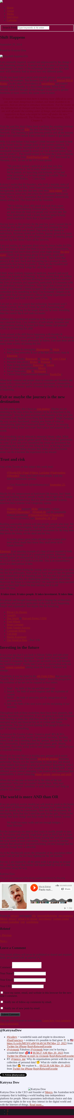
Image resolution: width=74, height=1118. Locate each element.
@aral (25, 472)
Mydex (34, 361)
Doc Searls (13, 618)
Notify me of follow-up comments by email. (28, 1002)
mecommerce (66, 915)
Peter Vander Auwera (18, 627)
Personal (45, 361)
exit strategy (43, 408)
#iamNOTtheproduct (18, 511)
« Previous (6, 935)
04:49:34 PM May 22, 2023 (51, 1043)
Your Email (7, 979)
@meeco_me (14, 508)
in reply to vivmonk (38, 1055)
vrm (22, 921)
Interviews (12, 17)
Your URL (6, 986)
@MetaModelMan (38, 515)
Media (10, 13)
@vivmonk (13, 1049)
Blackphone (42, 349)
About (10, 10)
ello (34, 915)
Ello (27, 129)
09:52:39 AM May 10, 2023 (55, 1065)
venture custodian (15, 667)
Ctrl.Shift (12, 633)
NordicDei (55, 374)
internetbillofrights (47, 915)
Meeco (42, 368)
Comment (6, 967)
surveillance (48, 83)
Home (10, 7)
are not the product (48, 758)
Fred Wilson (13, 621)
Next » (3, 941)
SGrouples (40, 371)
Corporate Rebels (16, 630)
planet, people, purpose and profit (53, 774)
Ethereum (12, 355)
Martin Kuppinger (17, 637)
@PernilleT (13, 475)
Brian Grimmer (15, 624)
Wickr (56, 349)
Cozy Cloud (59, 358)
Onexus (45, 358)
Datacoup (38, 365)
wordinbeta (32, 921)
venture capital (61, 918)
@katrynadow (58, 472)
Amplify (11, 615)
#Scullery (12, 1036)
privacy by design (27, 918)
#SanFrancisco (15, 1040)
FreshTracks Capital (37, 157)
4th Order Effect (46, 676)
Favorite (47, 1046)
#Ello (35, 508)
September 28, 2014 (46, 518)
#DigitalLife (39, 511)
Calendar (12, 20)
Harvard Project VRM (34, 618)
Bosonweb (31, 358)
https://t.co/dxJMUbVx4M (21, 1043)
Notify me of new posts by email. (22, 1008)
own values (55, 190)
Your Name (7, 973)
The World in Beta (17, 640)
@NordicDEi (14, 472)
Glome (50, 365)
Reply (30, 1046)
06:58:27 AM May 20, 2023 (48, 1052)
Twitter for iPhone (17, 1046)
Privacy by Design (17, 612)
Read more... (37, 1104)
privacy (15, 915)
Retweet (38, 1046)
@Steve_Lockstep (39, 472)
